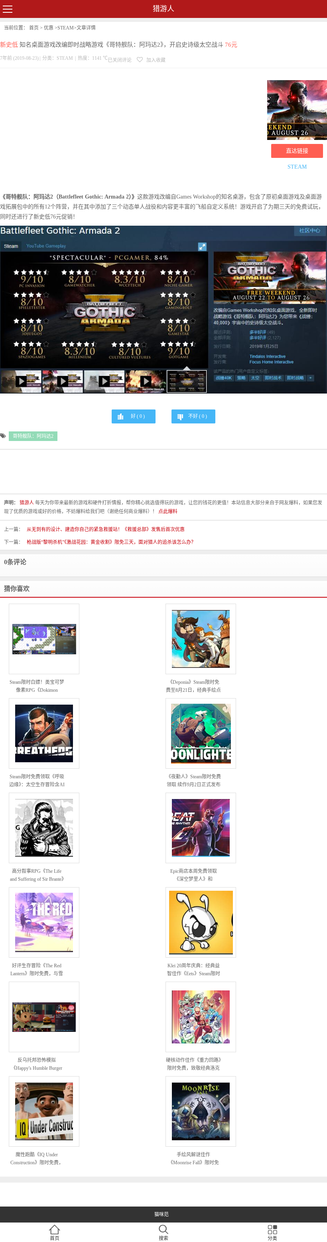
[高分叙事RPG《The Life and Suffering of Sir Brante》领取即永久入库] (44, 828)
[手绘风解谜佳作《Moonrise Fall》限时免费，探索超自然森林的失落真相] (201, 1111)
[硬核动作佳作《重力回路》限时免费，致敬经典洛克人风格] (201, 1016)
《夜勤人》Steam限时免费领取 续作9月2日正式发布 (193, 780)
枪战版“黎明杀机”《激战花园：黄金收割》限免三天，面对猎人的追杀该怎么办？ (111, 542)
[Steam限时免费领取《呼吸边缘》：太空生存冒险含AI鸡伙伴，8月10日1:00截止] (44, 733)
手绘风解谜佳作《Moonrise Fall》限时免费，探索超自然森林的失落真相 (193, 1159)
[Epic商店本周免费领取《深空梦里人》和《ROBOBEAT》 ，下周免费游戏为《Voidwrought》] (201, 828)
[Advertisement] (131, 132)
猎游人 (163, 9)
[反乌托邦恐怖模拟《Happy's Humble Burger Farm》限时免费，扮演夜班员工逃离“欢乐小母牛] (44, 1017)
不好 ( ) (197, 416)
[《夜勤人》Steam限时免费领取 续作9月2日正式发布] (201, 734)
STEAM (65, 28)
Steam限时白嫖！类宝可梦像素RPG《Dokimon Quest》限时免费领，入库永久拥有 (37, 686)
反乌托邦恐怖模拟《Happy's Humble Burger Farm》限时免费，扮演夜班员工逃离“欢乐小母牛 (36, 1064)
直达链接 (297, 151)
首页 (34, 28)
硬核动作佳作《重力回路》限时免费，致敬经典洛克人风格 (193, 1064)
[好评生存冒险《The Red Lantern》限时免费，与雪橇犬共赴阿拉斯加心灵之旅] (44, 922)
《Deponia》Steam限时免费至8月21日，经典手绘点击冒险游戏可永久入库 (193, 686)
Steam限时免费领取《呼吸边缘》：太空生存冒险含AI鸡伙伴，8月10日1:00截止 (37, 781)
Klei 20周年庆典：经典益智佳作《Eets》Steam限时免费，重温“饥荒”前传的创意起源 (193, 970)
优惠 (48, 28)
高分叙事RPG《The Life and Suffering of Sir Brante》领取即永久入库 (37, 875)
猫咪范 (161, 1214)
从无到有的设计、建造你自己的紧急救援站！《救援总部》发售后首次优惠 (106, 529)
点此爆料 (167, 511)
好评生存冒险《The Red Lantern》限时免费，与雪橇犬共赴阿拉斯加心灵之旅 (36, 970)
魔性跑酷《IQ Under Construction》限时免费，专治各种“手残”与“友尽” (36, 1159)
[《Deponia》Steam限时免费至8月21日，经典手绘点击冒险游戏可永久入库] (201, 639)
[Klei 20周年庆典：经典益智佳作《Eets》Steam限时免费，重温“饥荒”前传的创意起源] (201, 923)
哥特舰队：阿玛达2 (33, 436)
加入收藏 (155, 60)
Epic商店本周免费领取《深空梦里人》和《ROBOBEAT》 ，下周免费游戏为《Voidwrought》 (193, 875)
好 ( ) (138, 416)
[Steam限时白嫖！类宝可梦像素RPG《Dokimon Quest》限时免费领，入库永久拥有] (44, 639)
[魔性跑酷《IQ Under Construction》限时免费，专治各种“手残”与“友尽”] (44, 1111)
